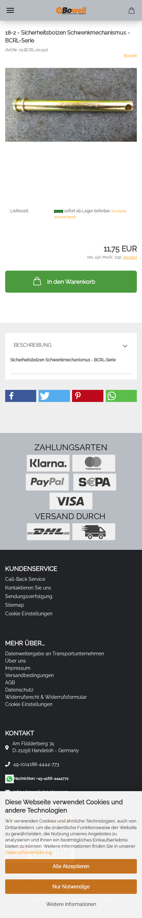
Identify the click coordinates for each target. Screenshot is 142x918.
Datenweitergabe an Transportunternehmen (54, 653)
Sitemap (14, 605)
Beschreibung (32, 345)
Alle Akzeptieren (71, 866)
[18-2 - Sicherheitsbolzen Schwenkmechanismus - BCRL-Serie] (71, 104)
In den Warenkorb (71, 281)
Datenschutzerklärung (28, 852)
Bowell (130, 55)
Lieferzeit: (19, 211)
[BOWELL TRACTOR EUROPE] (71, 10)
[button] (20, 396)
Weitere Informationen (71, 904)
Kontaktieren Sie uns (28, 588)
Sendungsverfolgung (28, 596)
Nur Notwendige (71, 886)
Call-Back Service (25, 579)
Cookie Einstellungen (28, 613)
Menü (10, 10)
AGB (10, 682)
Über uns (15, 661)
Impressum (17, 668)
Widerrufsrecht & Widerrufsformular (46, 697)
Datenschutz (19, 690)
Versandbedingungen (29, 675)
